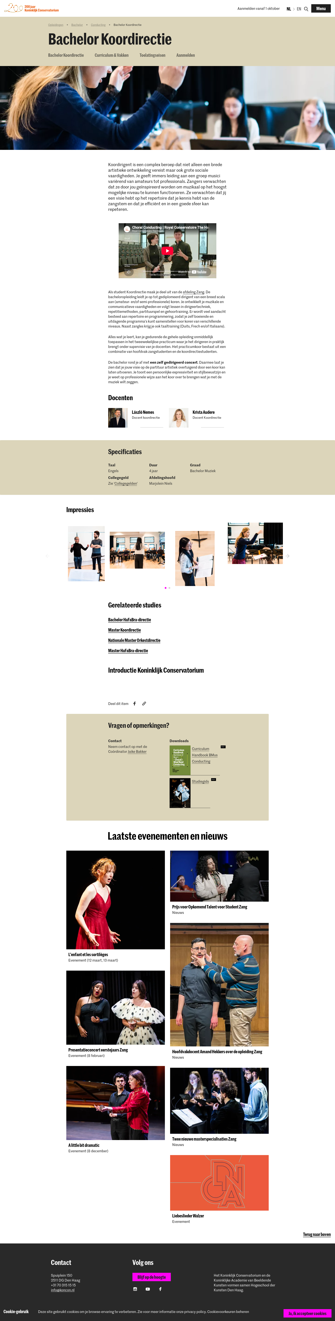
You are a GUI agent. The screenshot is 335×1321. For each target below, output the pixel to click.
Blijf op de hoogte (151, 1277)
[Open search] (306, 8)
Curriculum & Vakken (112, 55)
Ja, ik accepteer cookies (307, 1313)
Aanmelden (185, 55)
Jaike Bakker (137, 751)
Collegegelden (125, 483)
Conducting (98, 25)
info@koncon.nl (63, 1290)
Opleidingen (55, 25)
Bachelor (77, 25)
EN (299, 8)
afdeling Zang (193, 292)
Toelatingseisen (152, 55)
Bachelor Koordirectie (66, 55)
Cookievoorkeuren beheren (228, 1311)
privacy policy (195, 1311)
